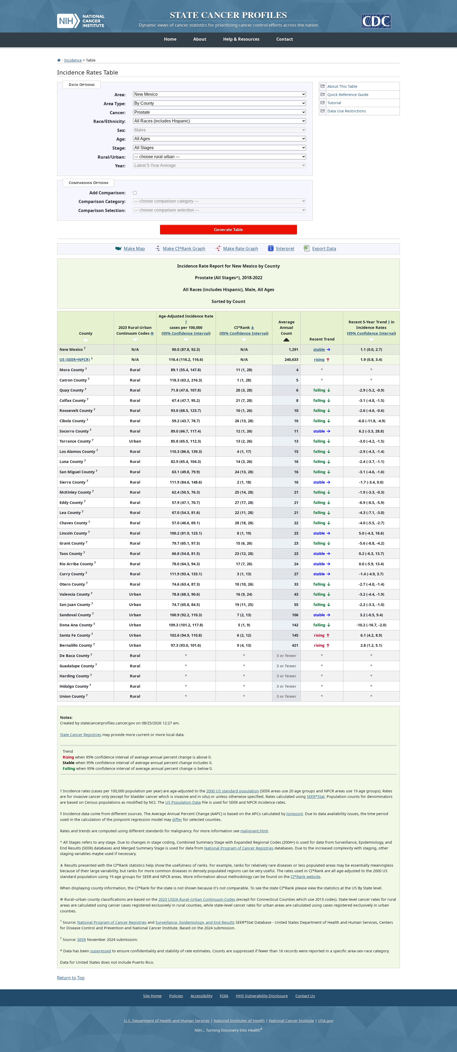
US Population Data (183, 802)
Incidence (73, 60)
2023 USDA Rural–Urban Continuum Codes (196, 899)
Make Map (134, 249)
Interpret (285, 249)
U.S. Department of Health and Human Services (166, 1020)
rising (319, 359)
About (199, 39)
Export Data (324, 249)
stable (319, 349)
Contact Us (305, 995)
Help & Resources (241, 39)
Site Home (152, 995)
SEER (81, 939)
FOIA (224, 995)
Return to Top (71, 978)
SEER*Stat (316, 796)
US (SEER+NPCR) (75, 359)
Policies (176, 995)
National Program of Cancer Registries (238, 848)
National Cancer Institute (291, 1020)
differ (177, 819)
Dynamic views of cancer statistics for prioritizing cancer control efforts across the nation (228, 25)
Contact (284, 39)
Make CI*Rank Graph (184, 249)
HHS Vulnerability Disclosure (262, 995)
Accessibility (201, 995)
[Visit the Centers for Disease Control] (376, 19)
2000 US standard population (232, 790)
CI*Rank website (305, 876)
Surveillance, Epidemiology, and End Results (195, 922)
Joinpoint (294, 813)
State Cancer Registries (80, 734)
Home (170, 39)
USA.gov (325, 1020)
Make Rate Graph (240, 249)
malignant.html (254, 830)
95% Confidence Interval (186, 333)
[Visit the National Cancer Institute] (80, 19)
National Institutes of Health (239, 1020)
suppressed (100, 950)
